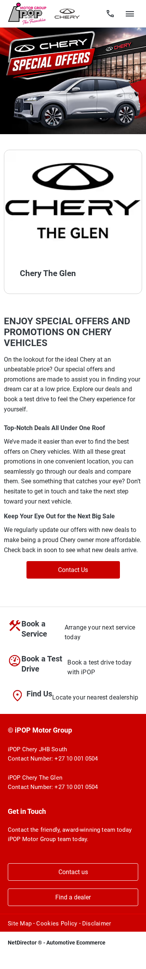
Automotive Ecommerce (76, 942)
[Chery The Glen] (73, 201)
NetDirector (23, 942)
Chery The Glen (48, 273)
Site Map (20, 923)
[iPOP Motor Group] (27, 13)
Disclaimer (96, 923)
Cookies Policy (56, 923)
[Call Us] (110, 14)
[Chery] (67, 14)
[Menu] (130, 13)
